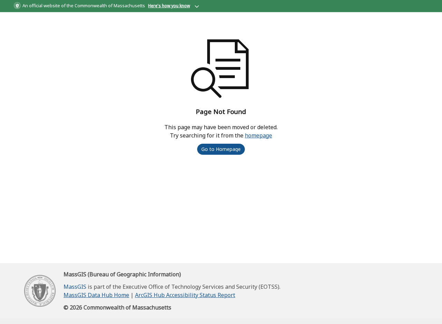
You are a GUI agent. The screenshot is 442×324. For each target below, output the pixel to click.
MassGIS (75, 286)
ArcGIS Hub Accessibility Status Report (185, 295)
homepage (258, 135)
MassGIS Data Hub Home (96, 295)
